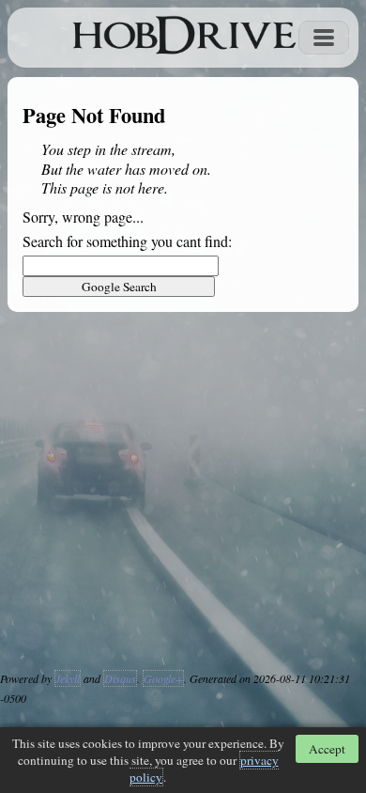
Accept (327, 748)
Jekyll (67, 678)
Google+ (163, 678)
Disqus (120, 678)
